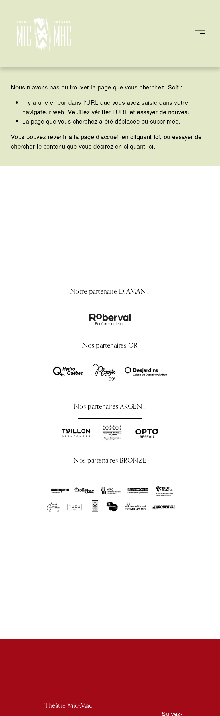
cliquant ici (145, 136)
